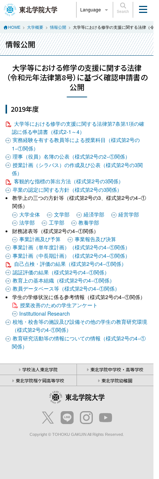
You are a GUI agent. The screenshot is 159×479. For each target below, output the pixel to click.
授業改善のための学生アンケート (59, 305)
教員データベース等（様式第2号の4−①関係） (66, 288)
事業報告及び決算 (95, 239)
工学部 (56, 222)
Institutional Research (44, 313)
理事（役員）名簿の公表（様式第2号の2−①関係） (71, 156)
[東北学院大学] (30, 9)
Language (91, 9)
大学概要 (35, 27)
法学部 (27, 222)
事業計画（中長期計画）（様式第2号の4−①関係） (71, 255)
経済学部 (94, 214)
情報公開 (58, 27)
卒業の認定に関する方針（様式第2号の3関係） (67, 189)
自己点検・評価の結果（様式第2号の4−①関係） (70, 263)
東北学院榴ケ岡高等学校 (40, 380)
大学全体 (29, 214)
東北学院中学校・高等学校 (116, 369)
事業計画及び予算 (40, 239)
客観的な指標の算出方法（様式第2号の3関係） (69, 181)
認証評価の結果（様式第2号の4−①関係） (61, 272)
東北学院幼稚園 (116, 380)
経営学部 (128, 214)
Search (123, 11)
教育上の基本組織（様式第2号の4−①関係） (64, 280)
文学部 (62, 214)
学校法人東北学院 (40, 369)
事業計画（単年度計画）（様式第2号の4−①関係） (71, 247)
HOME (14, 27)
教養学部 (88, 222)
